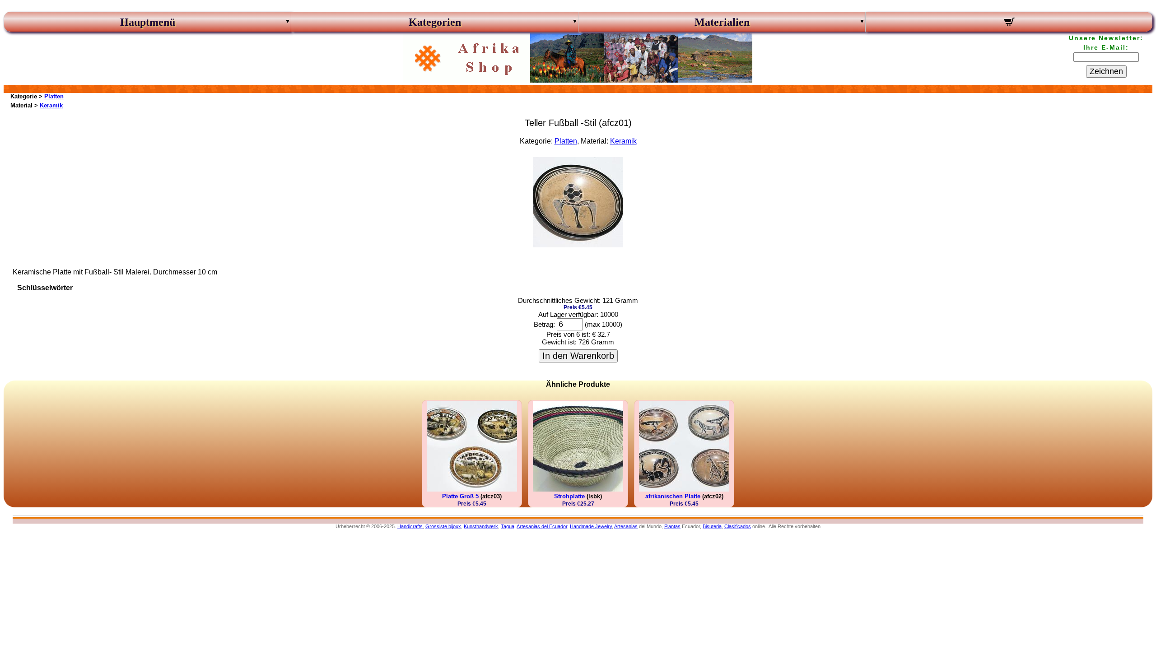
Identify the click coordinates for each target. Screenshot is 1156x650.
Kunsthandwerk (481, 526)
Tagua (507, 526)
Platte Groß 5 (460, 496)
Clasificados (737, 526)
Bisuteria (712, 526)
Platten (54, 96)
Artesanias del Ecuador (542, 526)
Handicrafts (410, 526)
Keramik (51, 105)
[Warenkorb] (1009, 23)
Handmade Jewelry (591, 526)
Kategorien (435, 22)
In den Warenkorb (578, 356)
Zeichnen (1106, 71)
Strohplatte (569, 496)
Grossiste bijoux (443, 526)
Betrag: (544, 324)
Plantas (672, 526)
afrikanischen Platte (672, 496)
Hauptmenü (147, 22)
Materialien (722, 22)
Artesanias (626, 526)
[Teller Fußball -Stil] (578, 245)
